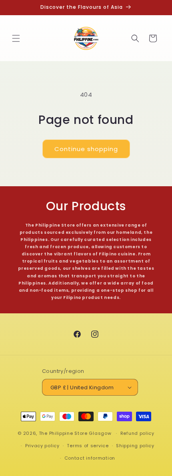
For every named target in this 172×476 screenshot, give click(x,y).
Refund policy (137, 433)
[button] (16, 38)
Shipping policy (135, 445)
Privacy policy (42, 445)
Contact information (89, 458)
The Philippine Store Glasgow (75, 433)
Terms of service (87, 445)
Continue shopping (86, 149)
